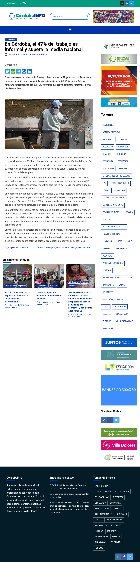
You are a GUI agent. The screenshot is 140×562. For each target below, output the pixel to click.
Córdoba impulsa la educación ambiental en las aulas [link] (49, 295)
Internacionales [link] (103, 514)
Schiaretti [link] (108, 292)
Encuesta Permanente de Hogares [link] (41, 248)
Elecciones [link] (108, 169)
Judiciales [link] (121, 514)
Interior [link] (117, 509)
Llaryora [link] (107, 241)
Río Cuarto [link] (108, 285)
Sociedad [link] (53, 286)
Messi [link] (119, 241)
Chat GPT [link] (107, 154)
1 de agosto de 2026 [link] (79, 314)
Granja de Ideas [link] (111, 212)
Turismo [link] (107, 321)
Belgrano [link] (108, 147)
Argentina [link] (13, 248)
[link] (122, 3)
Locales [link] (99, 520)
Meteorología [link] (114, 520)
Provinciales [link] (101, 537)
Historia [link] (128, 212)
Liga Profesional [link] (111, 234)
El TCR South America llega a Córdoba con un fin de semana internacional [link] (70, 487)
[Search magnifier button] (87, 16)
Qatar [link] (129, 278)
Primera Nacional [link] (112, 278)
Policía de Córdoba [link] (113, 263)
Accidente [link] (108, 125)
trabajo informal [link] (83, 248)
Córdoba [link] (22, 248)
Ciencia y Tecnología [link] (105, 492)
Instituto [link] (107, 220)
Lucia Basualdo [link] (40, 54)
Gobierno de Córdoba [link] (114, 198)
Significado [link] (120, 307)
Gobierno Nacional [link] (113, 205)
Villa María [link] (108, 329)
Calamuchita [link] (101, 486)
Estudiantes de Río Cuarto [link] (116, 176)
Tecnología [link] (122, 314)
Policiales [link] (116, 525)
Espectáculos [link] (102, 509)
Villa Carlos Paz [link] (124, 321)
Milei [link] (129, 241)
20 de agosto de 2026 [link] (16, 305)
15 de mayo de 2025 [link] (20, 54)
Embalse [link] (123, 169)
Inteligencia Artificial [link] (114, 227)
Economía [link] (108, 161)
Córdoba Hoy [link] (11, 39)
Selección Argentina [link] (113, 300)
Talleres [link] (107, 314)
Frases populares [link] (120, 183)
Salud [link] (122, 285)
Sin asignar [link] (101, 542)
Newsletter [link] (122, 249)
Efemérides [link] (123, 161)
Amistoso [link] (107, 140)
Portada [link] (111, 531)
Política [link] (85, 282)
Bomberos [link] (123, 147)
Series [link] (106, 307)
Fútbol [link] (106, 190)
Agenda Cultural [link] (111, 132)
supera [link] (72, 248)
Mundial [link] (107, 249)
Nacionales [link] (101, 525)
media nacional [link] (62, 248)
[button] (70, 30)
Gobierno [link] (120, 190)
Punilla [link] (116, 537)
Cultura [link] (124, 492)
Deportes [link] (22, 286)
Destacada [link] (100, 503)
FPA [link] (104, 183)
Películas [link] (107, 256)
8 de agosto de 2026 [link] (47, 302)
